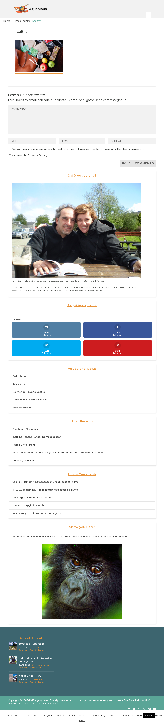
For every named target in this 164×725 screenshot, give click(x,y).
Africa (49, 665)
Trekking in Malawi (23, 460)
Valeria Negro (20, 513)
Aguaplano (41, 700)
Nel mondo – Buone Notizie (28, 391)
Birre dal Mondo (22, 407)
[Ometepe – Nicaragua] (13, 646)
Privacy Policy (37, 155)
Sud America (41, 650)
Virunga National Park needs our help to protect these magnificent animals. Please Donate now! (69, 536)
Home (6, 20)
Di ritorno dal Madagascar (47, 513)
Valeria (16, 481)
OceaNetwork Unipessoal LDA (104, 700)
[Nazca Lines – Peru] (13, 678)
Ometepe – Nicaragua (25, 429)
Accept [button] (149, 715)
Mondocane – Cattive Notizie (29, 399)
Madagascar (35, 667)
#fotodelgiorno (39, 647)
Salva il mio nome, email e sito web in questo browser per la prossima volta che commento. (78, 149)
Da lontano (19, 376)
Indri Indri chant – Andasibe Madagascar (36, 436)
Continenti (24, 650)
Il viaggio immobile (33, 505)
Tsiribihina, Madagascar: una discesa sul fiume (51, 481)
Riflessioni (18, 384)
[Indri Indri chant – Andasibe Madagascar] (13, 660)
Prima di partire (21, 20)
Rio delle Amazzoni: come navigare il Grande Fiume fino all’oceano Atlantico (57, 452)
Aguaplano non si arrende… (36, 497)
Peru (32, 650)
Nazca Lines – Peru (23, 444)
